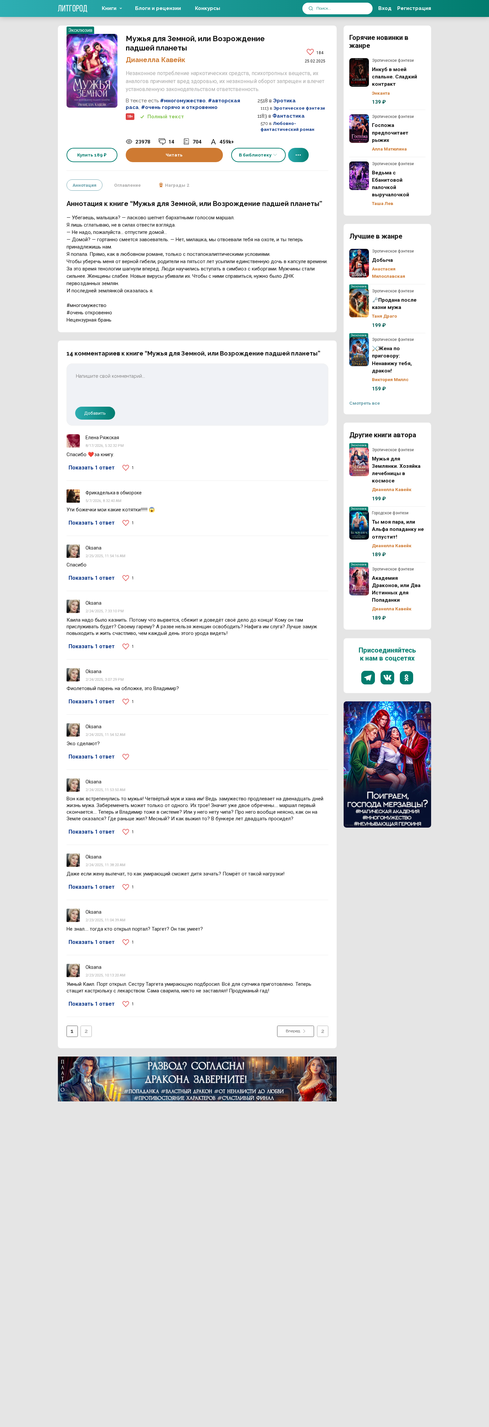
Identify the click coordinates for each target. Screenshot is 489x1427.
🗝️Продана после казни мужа (359, 303)
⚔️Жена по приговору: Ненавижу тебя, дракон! (359, 351)
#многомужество (183, 101)
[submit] (310, 8)
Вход (385, 8)
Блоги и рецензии (158, 8)
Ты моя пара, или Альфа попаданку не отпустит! (359, 525)
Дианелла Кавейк (155, 60)
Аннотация (84, 185)
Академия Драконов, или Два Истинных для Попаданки (359, 581)
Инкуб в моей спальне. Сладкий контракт (359, 72)
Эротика (284, 101)
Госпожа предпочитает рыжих (359, 128)
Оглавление (127, 185)
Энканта (381, 93)
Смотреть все (364, 403)
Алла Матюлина (389, 149)
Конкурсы (207, 8)
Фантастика (288, 116)
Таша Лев (382, 203)
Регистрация (414, 8)
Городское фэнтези (390, 513)
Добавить (95, 413)
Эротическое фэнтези (299, 108)
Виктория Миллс (390, 379)
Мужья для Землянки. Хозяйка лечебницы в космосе (359, 462)
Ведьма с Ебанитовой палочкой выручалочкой (359, 175)
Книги (109, 8)
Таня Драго (384, 316)
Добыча (359, 263)
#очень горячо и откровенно (179, 107)
